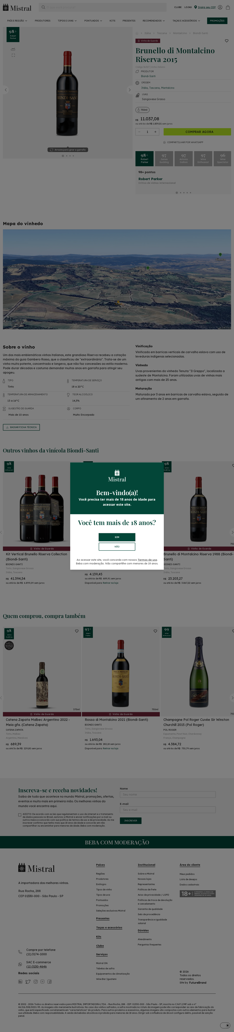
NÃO (117, 546)
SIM (117, 537)
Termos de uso (147, 559)
